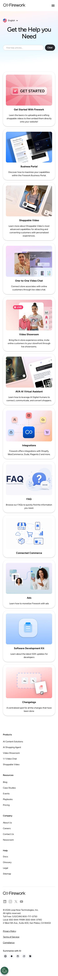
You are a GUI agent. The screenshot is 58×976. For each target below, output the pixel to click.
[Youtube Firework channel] (21, 901)
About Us (7, 822)
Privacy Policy (9, 931)
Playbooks (8, 799)
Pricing (6, 805)
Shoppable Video (11, 764)
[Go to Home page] (14, 5)
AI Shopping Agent (12, 747)
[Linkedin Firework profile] (5, 901)
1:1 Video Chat (10, 758)
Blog (5, 782)
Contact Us (8, 834)
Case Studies (9, 788)
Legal (5, 868)
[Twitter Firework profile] (16, 901)
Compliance (9, 942)
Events (6, 793)
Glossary (7, 862)
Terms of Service (11, 937)
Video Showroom (11, 753)
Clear (50, 47)
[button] (12, 20)
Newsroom (8, 840)
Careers (7, 828)
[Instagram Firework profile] (10, 901)
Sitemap (7, 873)
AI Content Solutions (13, 741)
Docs (5, 856)
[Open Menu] (53, 5)
